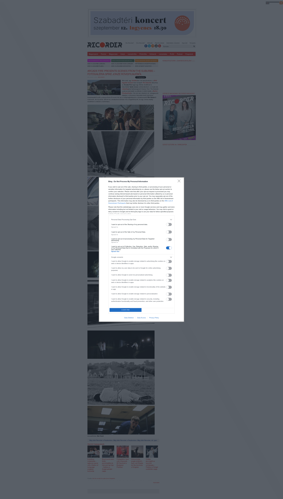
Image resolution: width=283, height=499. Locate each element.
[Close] (180, 182)
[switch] (169, 224)
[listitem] (141, 219)
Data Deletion (129, 318)
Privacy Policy (154, 318)
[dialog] (141, 249)
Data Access (141, 318)
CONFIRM (125, 310)
